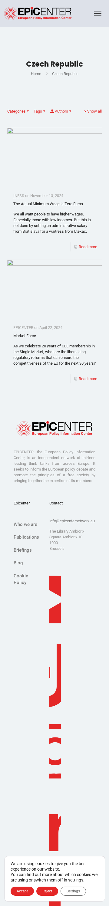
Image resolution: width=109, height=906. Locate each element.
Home (36, 73)
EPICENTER (23, 327)
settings (75, 880)
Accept (22, 891)
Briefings (23, 550)
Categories (16, 111)
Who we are (25, 524)
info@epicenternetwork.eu (72, 521)
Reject (47, 891)
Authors (61, 111)
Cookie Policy (21, 579)
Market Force (24, 335)
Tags (38, 111)
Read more (88, 247)
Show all (94, 111)
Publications (26, 537)
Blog (18, 563)
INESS (18, 195)
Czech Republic (65, 73)
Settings (73, 891)
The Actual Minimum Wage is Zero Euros (48, 204)
